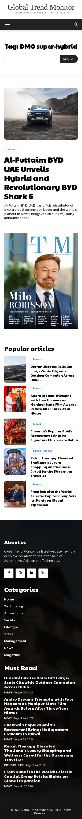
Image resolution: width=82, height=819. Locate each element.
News (11, 149)
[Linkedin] (31, 573)
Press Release (42, 450)
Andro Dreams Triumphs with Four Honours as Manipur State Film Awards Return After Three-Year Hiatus (53, 404)
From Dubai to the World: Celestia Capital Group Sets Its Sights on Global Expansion (53, 498)
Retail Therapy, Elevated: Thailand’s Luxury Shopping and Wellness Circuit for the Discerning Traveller (52, 467)
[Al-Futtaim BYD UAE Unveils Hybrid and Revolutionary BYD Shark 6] (41, 114)
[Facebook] (8, 573)
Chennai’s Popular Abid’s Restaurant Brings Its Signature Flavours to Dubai (54, 435)
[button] (76, 24)
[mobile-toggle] (7, 24)
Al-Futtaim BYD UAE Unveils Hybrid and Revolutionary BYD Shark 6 (40, 177)
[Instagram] (20, 573)
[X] (43, 573)
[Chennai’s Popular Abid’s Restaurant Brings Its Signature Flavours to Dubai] (15, 432)
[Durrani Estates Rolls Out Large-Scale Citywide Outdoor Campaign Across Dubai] (15, 369)
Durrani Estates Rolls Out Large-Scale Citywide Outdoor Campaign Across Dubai (52, 373)
